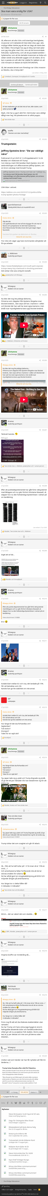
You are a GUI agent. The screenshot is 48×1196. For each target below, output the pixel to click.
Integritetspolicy (20, 1190)
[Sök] (45, 2)
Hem (35, 1190)
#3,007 (44, 430)
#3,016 (44, 862)
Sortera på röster (31, 85)
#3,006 (44, 360)
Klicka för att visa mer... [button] (24, 237)
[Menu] (3, 2)
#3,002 (44, 139)
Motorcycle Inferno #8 (18, 1133)
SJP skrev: (6, 103)
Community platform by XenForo (20, 1194)
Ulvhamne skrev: (8, 829)
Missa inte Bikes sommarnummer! (22, 1166)
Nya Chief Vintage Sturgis (19, 1160)
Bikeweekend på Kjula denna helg (22, 1127)
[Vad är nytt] (40, 2)
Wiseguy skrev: (8, 365)
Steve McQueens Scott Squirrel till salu (24, 1114)
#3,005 (44, 295)
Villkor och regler (7, 1190)
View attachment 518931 (11, 837)
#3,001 (44, 98)
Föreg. (15, 1092)
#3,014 (44, 757)
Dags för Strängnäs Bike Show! (21, 1120)
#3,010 (44, 599)
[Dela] (42, 36)
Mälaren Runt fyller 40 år (19, 1146)
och (14, 275)
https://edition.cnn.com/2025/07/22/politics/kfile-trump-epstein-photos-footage (21, 193)
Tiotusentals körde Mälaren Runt (22, 1140)
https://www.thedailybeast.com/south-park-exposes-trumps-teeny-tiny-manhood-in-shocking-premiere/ (22, 267)
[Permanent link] (9, 154)
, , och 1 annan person (24, 466)
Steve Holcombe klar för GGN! (21, 1153)
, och (16, 341)
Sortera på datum (17, 85)
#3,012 (44, 680)
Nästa (33, 1092)
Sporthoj (6, 1186)
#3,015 (44, 825)
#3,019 (44, 995)
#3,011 (44, 641)
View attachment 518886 (11, 617)
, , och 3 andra (19, 77)
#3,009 (44, 551)
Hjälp (30, 1190)
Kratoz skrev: (7, 218)
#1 (46, 37)
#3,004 (44, 262)
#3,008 (44, 486)
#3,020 (44, 1056)
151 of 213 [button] (24, 1092)
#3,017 (44, 910)
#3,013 (44, 707)
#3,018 (44, 951)
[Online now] (6, 425)
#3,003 (44, 213)
